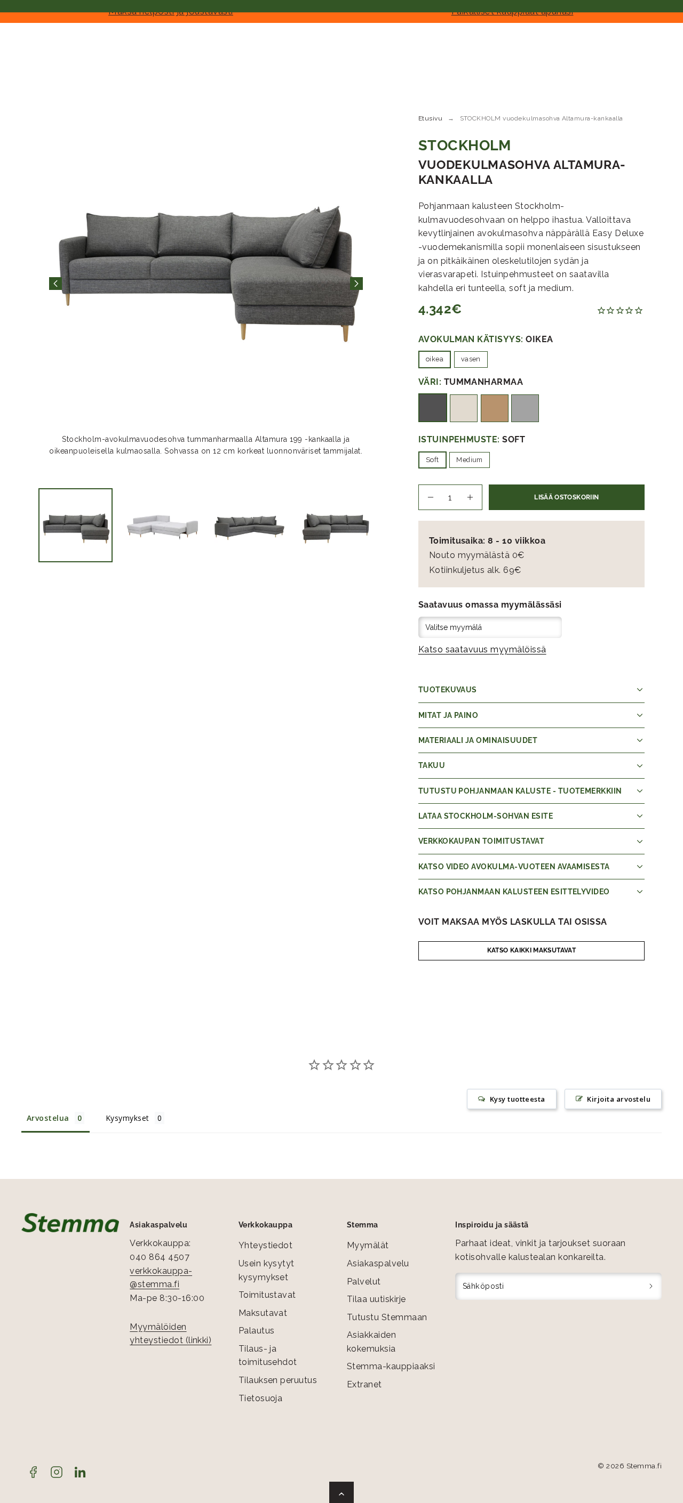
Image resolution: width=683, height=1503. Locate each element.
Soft (432, 460)
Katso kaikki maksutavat (531, 950)
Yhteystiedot (266, 1245)
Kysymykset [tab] (127, 1118)
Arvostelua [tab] (48, 1118)
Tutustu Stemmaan (387, 1317)
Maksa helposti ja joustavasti (170, 11)
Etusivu (430, 118)
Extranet (364, 1384)
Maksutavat (263, 1313)
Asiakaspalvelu (378, 1263)
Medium (469, 460)
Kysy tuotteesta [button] (517, 1099)
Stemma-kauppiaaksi (391, 1366)
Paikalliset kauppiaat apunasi (512, 11)
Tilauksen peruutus (278, 1380)
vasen (471, 359)
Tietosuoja (261, 1398)
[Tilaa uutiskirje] (651, 1286)
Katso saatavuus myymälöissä (482, 649)
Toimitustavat (267, 1295)
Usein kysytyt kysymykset (267, 1270)
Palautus (257, 1331)
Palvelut (364, 1281)
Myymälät (368, 1245)
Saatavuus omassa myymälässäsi (490, 605)
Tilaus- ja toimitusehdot (268, 1356)
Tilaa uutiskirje (376, 1299)
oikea (434, 359)
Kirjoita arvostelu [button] (618, 1099)
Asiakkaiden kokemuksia (371, 1342)
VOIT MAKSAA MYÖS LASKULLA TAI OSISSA (512, 922)
